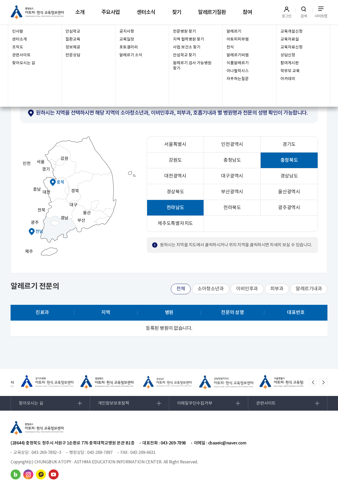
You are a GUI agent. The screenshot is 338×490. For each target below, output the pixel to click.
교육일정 (126, 39)
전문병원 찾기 (184, 31)
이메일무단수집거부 (194, 403)
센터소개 (19, 39)
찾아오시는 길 (23, 63)
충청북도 (289, 160)
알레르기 (234, 31)
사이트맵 (320, 16)
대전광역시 (175, 176)
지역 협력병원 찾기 (188, 39)
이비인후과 (247, 289)
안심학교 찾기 (184, 55)
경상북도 (175, 192)
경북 (75, 191)
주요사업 (110, 12)
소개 (79, 12)
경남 (64, 218)
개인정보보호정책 (113, 403)
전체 (180, 289)
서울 (40, 162)
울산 (87, 212)
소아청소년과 (211, 289)
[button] (313, 382)
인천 (26, 163)
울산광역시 (289, 192)
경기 (46, 169)
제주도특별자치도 (175, 223)
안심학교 (72, 31)
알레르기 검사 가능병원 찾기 (192, 66)
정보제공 (72, 47)
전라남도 (175, 207)
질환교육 (72, 39)
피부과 (277, 289)
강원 (64, 158)
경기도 (289, 144)
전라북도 (232, 207)
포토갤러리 (128, 47)
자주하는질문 (238, 79)
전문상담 (72, 55)
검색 (304, 16)
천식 (230, 47)
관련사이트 (21, 55)
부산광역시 (232, 192)
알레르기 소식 (130, 55)
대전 (46, 192)
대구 (73, 205)
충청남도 (232, 160)
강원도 (175, 160)
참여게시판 (289, 63)
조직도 (17, 47)
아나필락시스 (238, 71)
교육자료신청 (291, 47)
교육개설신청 (291, 31)
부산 (81, 220)
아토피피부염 (238, 39)
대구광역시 (232, 176)
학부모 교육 (290, 71)
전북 (41, 210)
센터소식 (146, 12)
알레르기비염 (238, 55)
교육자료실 (289, 39)
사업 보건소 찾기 (186, 47)
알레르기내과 (309, 289)
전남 (39, 231)
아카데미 (287, 79)
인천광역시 (232, 144)
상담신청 (287, 55)
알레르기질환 (212, 12)
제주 (29, 251)
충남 (37, 189)
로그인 (287, 16)
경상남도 (289, 176)
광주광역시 (289, 207)
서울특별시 (175, 144)
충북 (60, 182)
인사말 (17, 31)
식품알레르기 (238, 63)
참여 (247, 12)
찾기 (176, 12)
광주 (35, 222)
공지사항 (126, 31)
